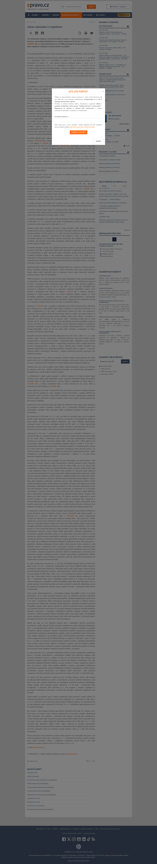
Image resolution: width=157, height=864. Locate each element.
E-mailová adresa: (62, 116)
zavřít (98, 141)
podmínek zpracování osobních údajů (82, 127)
